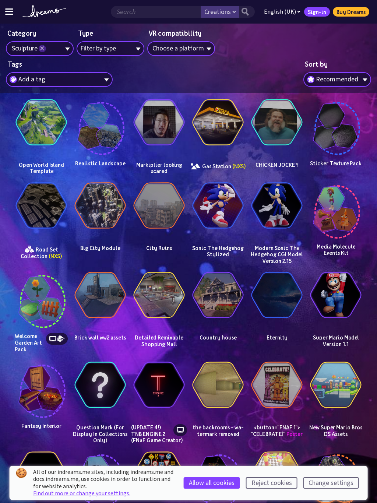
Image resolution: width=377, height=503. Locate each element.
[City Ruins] (159, 205)
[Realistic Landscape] (100, 122)
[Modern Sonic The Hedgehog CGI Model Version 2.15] (277, 205)
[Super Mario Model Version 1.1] (336, 295)
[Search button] (247, 12)
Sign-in (317, 11)
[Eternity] (277, 295)
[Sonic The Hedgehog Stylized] (218, 205)
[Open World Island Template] (41, 122)
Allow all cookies (212, 483)
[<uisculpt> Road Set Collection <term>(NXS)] (41, 205)
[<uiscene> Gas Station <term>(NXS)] (218, 122)
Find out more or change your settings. (81, 493)
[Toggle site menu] (9, 12)
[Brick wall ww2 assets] (100, 295)
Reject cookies (271, 483)
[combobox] (337, 79)
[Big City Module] (100, 205)
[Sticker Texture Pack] (335, 122)
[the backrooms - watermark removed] (218, 385)
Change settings (331, 483)
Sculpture (25, 48)
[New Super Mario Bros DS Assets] (336, 385)
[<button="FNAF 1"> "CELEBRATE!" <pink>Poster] (277, 385)
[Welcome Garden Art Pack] (41, 294)
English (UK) (280, 12)
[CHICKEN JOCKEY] (277, 122)
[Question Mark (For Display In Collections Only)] (100, 385)
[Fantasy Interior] (41, 384)
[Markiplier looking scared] (159, 122)
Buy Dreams (351, 11)
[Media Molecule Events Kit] (335, 205)
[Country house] (218, 295)
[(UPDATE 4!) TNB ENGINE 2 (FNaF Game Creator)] (159, 385)
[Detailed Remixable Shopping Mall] (159, 295)
